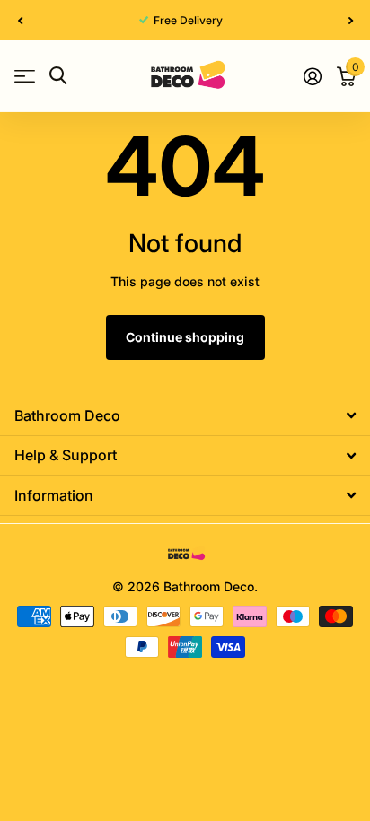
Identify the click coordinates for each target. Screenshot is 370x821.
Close (185, 416)
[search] (57, 76)
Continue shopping (185, 337)
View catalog (24, 75)
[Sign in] (312, 76)
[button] (20, 20)
